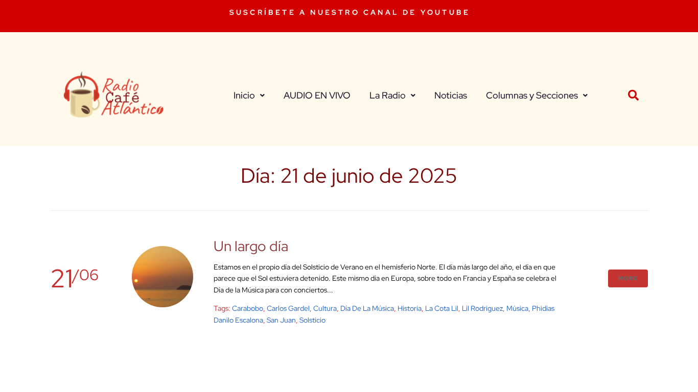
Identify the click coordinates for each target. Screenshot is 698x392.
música (517, 308)
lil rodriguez (482, 308)
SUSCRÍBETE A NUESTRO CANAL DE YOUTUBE (349, 12)
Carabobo (247, 308)
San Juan (281, 320)
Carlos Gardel (288, 308)
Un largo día (251, 246)
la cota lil (441, 308)
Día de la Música (367, 308)
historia (410, 308)
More (628, 278)
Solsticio (312, 320)
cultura (325, 308)
